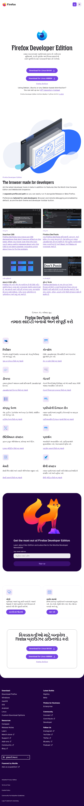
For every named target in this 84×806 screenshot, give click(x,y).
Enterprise (47, 706)
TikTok (46, 738)
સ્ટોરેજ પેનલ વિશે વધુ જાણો (12, 419)
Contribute (48, 719)
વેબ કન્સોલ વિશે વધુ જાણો (52, 361)
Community (7, 745)
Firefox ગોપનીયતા (42, 83)
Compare (5, 724)
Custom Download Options (13, 715)
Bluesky (46, 741)
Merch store (7, 734)
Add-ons (5, 741)
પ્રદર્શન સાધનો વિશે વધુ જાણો (53, 448)
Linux (4, 712)
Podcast (46, 745)
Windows (6, 698)
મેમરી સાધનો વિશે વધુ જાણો (12, 478)
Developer (47, 722)
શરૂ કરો (52, 612)
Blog (4, 749)
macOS (5, 701)
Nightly (46, 694)
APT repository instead (50, 90)
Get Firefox (75, 4)
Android (5, 708)
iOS (3, 705)
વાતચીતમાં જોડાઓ (16, 612)
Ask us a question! (9, 767)
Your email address (20, 551)
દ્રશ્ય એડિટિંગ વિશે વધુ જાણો (13, 448)
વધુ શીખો (61, 94)
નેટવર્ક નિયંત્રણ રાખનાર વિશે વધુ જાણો (57, 390)
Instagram (47, 731)
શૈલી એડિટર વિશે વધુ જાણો (52, 478)
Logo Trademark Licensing (10, 801)
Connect (47, 715)
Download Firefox (9, 694)
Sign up (42, 564)
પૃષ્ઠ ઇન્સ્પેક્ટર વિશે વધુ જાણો (13, 361)
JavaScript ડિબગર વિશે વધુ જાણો (15, 390)
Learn (4, 731)
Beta (45, 698)
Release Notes (8, 727)
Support (5, 738)
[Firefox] (9, 4)
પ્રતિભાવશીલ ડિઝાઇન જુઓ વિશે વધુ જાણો (58, 419)
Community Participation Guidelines (13, 795)
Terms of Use (6, 785)
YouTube (46, 734)
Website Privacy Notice (9, 780)
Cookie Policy (6, 790)
